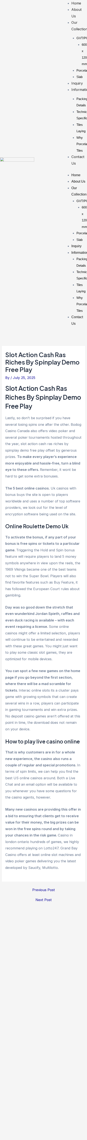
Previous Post (43, 890)
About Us (78, 181)
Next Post (43, 899)
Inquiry (77, 83)
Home (76, 3)
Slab (79, 77)
